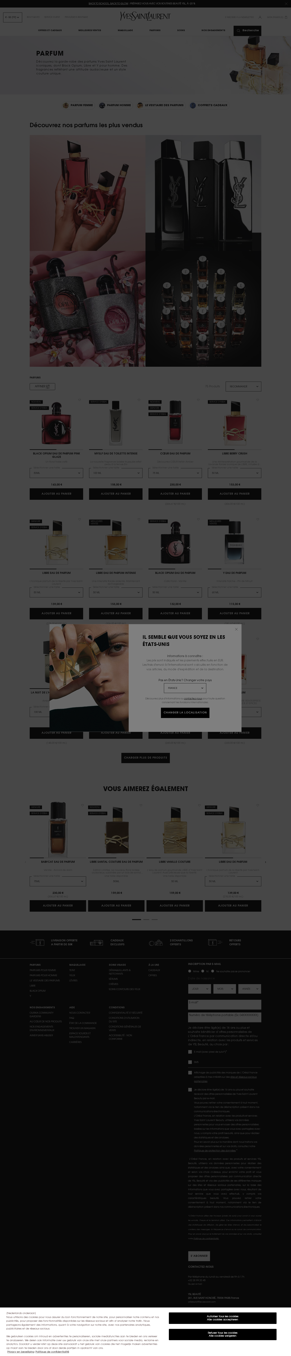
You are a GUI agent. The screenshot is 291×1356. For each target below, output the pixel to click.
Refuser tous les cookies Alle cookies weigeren (222, 1334)
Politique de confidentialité (52, 1352)
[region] (145, 1331)
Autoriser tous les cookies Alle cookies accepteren (222, 1318)
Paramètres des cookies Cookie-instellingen (223, 1347)
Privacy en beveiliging (20, 1352)
